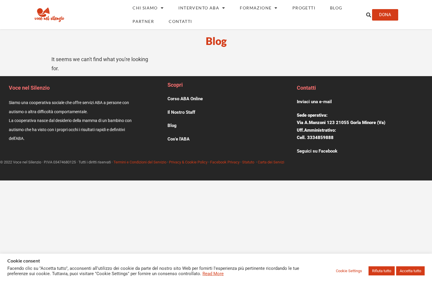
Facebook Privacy (225, 162)
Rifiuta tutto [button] (381, 271)
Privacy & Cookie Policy (188, 162)
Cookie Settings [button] (349, 271)
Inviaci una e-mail (314, 101)
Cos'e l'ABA (179, 139)
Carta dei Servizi (271, 162)
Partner (143, 21)
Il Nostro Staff (181, 112)
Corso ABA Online (185, 98)
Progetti (303, 7)
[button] (368, 15)
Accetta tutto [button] (410, 271)
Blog (336, 7)
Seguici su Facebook (317, 151)
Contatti (180, 21)
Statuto (248, 162)
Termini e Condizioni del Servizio (139, 162)
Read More (213, 273)
